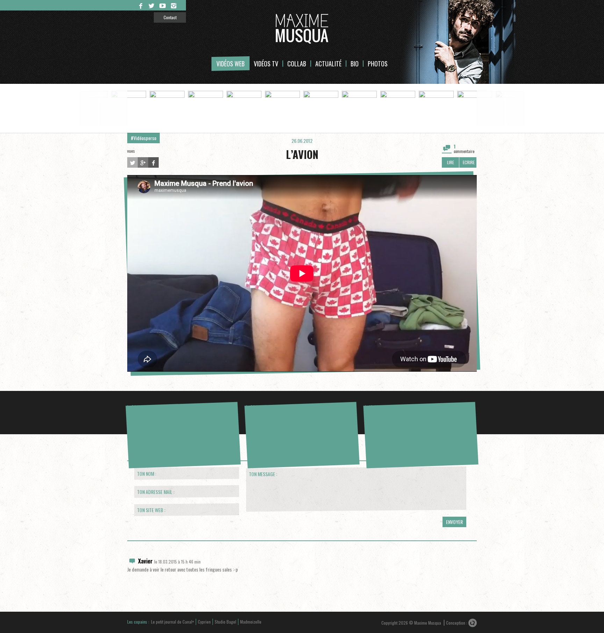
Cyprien (204, 622)
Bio (355, 63)
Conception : (457, 623)
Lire (450, 162)
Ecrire (469, 162)
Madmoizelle (250, 622)
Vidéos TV (266, 63)
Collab (296, 63)
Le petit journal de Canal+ (172, 622)
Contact (170, 17)
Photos (378, 63)
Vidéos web (230, 63)
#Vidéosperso (143, 137)
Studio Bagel (225, 622)
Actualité (328, 63)
